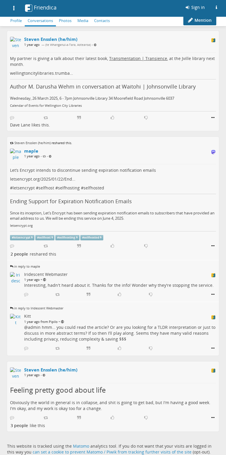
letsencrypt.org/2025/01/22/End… (42, 179)
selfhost (46, 188)
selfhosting (69, 188)
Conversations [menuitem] (40, 20)
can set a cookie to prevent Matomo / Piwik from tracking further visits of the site (112, 452)
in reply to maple (27, 266)
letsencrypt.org (21, 226)
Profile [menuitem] (16, 20)
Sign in (197, 7)
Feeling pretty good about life (58, 390)
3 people (19, 425)
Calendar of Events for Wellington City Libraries (46, 106)
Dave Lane (20, 125)
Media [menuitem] (82, 20)
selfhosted (94, 188)
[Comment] (12, 117)
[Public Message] (95, 45)
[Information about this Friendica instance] (216, 7)
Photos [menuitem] (65, 20)
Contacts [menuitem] (102, 20)
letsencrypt (24, 188)
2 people (19, 254)
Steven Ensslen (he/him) (32, 143)
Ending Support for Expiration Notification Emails (71, 201)
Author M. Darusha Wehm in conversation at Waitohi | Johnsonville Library (103, 86)
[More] (213, 117)
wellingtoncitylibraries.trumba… (41, 73)
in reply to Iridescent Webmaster (38, 308)
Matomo (81, 446)
